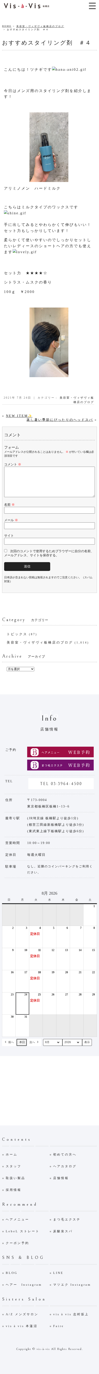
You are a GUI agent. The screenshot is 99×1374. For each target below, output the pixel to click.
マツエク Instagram (72, 1284)
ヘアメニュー (17, 1219)
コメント (12, 464)
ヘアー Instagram (24, 1284)
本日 (22, 1042)
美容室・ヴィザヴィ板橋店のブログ (40, 26)
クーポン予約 (17, 1243)
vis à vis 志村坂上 (71, 1314)
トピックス (17, 634)
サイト (9, 535)
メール (11, 520)
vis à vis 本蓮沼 (22, 1326)
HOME (7, 26)
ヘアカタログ (65, 1166)
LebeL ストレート (23, 1231)
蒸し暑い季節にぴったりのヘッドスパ (59, 420)
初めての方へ (65, 1154)
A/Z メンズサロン (22, 1314)
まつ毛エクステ (67, 1219)
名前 (9, 504)
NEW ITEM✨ (19, 416)
